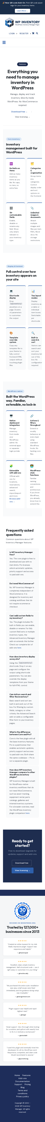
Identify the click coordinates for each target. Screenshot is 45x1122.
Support (18, 1084)
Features (26, 1075)
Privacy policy (22, 1096)
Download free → (19, 111)
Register (24, 33)
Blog (22, 1087)
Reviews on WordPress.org (23, 923)
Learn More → (22, 11)
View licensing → (22, 117)
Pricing (28, 1084)
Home (17, 1075)
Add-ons (22, 1078)
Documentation (22, 1081)
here (19, 647)
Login (12, 33)
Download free (21, 863)
